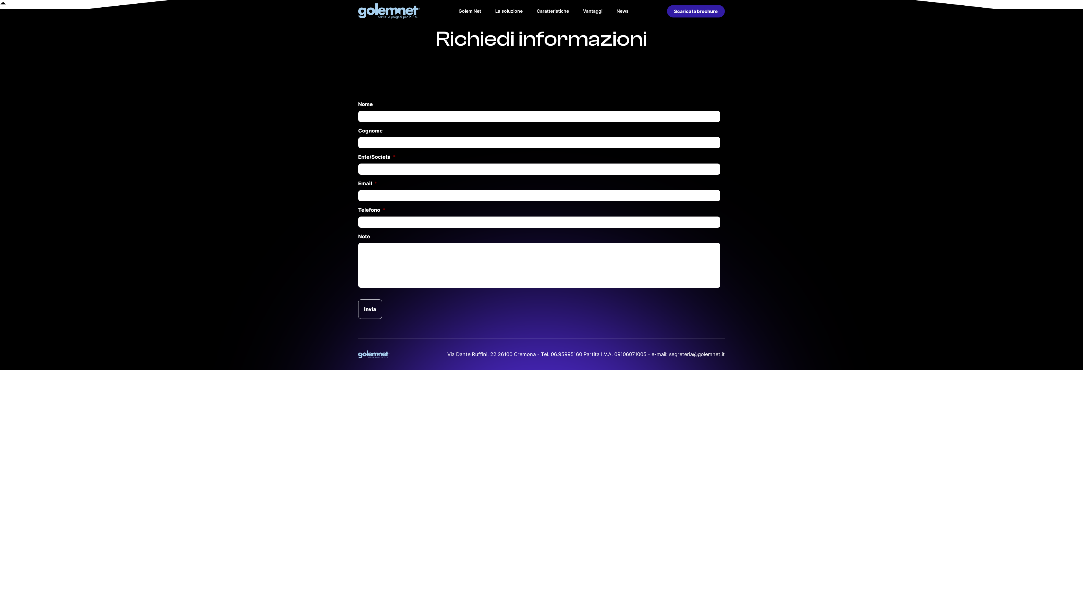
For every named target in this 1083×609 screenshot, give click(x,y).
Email (367, 183)
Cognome (370, 131)
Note (364, 236)
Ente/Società (377, 157)
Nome (365, 104)
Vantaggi (592, 11)
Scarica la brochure (696, 11)
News (623, 11)
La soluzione (509, 11)
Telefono (372, 210)
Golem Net (470, 11)
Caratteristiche (553, 11)
